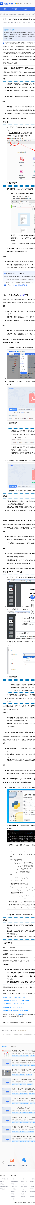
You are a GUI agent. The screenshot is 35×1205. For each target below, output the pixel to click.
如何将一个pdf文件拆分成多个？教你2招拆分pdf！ (16, 1010)
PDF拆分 (22, 295)
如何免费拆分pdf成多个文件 (26, 1122)
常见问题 (2, 1181)
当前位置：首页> (4, 14)
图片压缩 (32, 1189)
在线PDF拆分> (13, 14)
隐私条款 (2, 1184)
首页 (5, 9)
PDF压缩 (32, 1181)
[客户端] (32, 597)
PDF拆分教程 (15, 1055)
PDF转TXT (13, 1199)
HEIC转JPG (23, 1191)
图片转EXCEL (24, 1194)
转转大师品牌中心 (4, 1179)
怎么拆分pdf (29, 1074)
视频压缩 (13, 1191)
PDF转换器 (20, 1014)
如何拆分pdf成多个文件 (25, 1065)
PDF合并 (23, 1196)
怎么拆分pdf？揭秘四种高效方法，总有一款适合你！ (16, 1000)
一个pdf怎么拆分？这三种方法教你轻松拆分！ (15, 1004)
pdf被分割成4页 (30, 1131)
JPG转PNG (23, 1189)
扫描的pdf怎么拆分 (24, 1093)
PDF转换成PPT (14, 1181)
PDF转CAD (23, 1179)
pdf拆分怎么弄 (23, 1084)
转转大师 (25, 22)
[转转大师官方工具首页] (20, 285)
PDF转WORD (14, 1179)
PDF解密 (23, 1184)
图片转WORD (14, 1194)
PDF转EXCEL (24, 1181)
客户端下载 (2, 1189)
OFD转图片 (13, 1189)
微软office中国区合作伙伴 (24, 3)
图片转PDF (13, 1184)
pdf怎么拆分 (22, 1074)
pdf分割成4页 (23, 1131)
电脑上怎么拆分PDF (24, 1055)
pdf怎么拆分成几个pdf (24, 1141)
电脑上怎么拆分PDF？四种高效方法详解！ (14, 997)
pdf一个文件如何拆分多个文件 (26, 1112)
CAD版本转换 (14, 1186)
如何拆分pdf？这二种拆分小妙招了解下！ (13, 1007)
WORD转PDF (24, 1186)
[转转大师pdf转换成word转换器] (6, 4)
